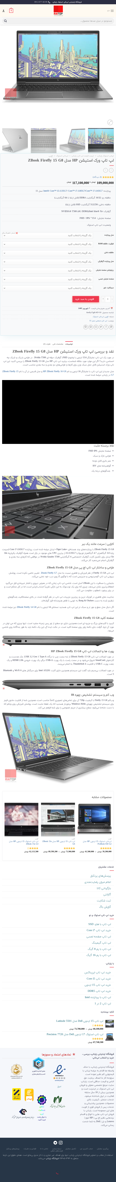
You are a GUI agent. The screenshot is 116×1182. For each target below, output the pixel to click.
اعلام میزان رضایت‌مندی (98, 882)
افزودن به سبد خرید (84, 299)
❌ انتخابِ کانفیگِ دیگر (10, 233)
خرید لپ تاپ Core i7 (99, 930)
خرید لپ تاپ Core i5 (99, 979)
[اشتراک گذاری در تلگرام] (85, 327)
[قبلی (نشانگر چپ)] (113, 1177)
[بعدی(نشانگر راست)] (105, 1177)
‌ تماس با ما (44, 1149)
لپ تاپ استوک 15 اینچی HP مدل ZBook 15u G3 (23, 843)
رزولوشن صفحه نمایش (105, 270)
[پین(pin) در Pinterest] (90, 327)
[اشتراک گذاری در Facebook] (106, 327)
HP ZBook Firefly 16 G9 (54, 371)
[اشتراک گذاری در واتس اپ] (111, 327)
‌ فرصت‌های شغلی (57, 1151)
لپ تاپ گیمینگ (102, 943)
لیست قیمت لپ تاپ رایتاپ (82, 156)
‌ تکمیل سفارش (71, 1149)
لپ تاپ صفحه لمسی (99, 937)
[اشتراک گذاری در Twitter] (101, 327)
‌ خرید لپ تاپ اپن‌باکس (98, 973)
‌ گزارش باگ (105, 907)
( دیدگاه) (97, 177)
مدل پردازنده (109, 235)
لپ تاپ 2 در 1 (103, 1004)
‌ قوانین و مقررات (30, 1149)
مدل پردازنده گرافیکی (106, 262)
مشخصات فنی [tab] (57, 344)
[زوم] (110, 122)
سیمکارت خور (108, 288)
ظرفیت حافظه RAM (106, 244)
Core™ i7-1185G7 (76, 191)
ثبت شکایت (104, 901)
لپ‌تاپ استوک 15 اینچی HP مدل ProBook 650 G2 (97, 843)
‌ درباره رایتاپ (57, 1149)
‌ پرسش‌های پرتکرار (101, 876)
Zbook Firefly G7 (48, 573)
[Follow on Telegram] (55, 1143)
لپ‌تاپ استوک (62, 156)
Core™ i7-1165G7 (94, 191)
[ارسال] (5, 21)
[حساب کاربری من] (3, 11)
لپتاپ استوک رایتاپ (105, 156)
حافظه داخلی (109, 253)
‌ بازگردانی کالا (104, 888)
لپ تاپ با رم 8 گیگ (100, 949)
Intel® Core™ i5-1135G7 (55, 191)
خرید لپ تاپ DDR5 (100, 991)
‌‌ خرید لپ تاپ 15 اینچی (98, 985)
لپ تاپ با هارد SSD (100, 924)
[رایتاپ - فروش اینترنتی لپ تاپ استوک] (58, 10)
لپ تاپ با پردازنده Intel (98, 997)
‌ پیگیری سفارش (103, 1149)
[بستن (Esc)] (113, 1165)
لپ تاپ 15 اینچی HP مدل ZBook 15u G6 (58, 843)
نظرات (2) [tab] (47, 344)
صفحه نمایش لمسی (106, 279)
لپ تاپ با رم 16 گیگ (99, 955)
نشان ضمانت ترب (41, 1110)
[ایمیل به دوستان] (96, 327)
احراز (59, 1086)
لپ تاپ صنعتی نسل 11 (98, 321)
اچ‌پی (51, 156)
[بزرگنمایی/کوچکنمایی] (105, 1165)
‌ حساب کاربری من (87, 1149)
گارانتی (107, 894)
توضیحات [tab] (69, 344)
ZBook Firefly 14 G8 (26, 607)
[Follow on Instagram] (61, 1143)
